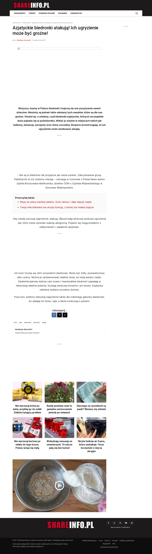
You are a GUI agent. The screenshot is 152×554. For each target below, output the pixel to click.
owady (44, 322)
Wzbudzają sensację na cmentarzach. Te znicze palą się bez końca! (59, 444)
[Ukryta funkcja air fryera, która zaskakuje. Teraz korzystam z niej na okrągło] (91, 427)
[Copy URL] (65, 315)
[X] (59, 315)
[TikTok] (114, 523)
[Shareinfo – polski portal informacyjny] (32, 5)
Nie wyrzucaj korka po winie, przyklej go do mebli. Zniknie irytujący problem (27, 409)
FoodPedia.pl (125, 527)
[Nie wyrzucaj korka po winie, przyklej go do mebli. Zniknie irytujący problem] (27, 392)
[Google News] (132, 523)
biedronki (36, 322)
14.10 (15, 322)
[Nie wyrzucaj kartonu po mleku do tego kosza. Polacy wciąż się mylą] (27, 427)
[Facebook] (54, 315)
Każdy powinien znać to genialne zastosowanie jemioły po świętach (59, 409)
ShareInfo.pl (17, 23)
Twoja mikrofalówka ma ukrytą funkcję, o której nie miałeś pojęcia (57, 207)
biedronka (27, 322)
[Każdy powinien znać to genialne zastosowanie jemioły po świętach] (59, 392)
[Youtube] (126, 523)
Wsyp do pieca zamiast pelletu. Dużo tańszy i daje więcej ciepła (55, 202)
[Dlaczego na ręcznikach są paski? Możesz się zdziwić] (91, 392)
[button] (136, 13)
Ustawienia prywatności (109, 547)
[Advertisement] (59, 153)
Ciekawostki (26, 23)
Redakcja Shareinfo (24, 40)
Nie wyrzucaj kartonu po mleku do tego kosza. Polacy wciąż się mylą (27, 444)
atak (20, 322)
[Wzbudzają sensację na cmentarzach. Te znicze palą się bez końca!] (59, 427)
